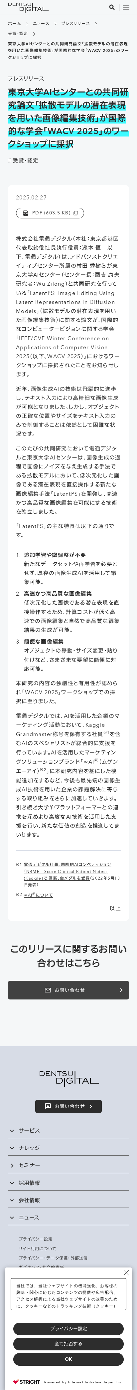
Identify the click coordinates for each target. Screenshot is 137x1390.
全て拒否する (68, 1344)
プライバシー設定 (68, 1329)
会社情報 (29, 1200)
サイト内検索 (112, 7)
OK (68, 1359)
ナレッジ (29, 1148)
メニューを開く (126, 7)
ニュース (41, 23)
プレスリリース (75, 23)
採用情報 (29, 1183)
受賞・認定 (18, 33)
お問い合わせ (70, 990)
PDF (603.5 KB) (51, 213)
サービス (29, 1130)
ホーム (14, 23)
